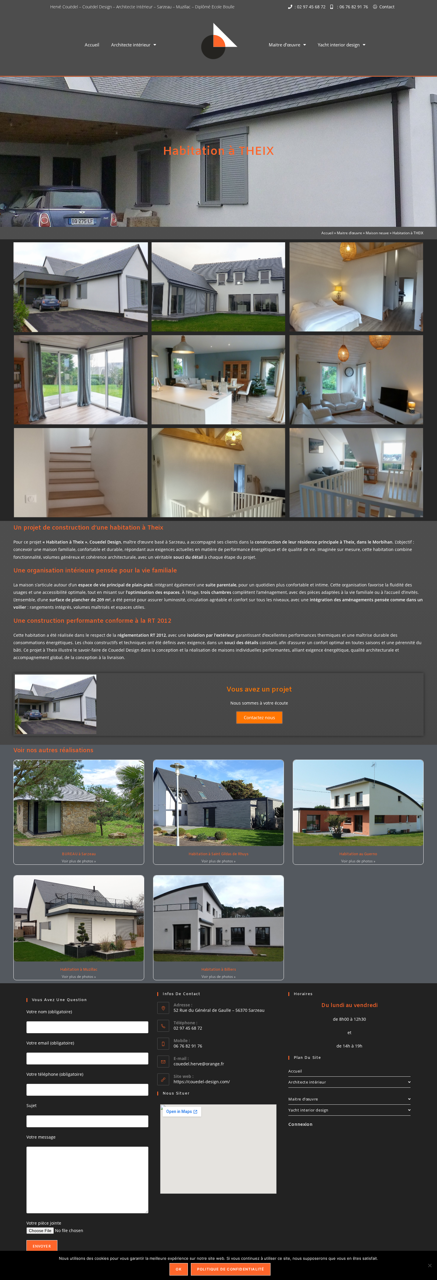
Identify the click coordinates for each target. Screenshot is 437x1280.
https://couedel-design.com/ (202, 1081)
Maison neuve (377, 232)
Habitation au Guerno (358, 854)
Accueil (92, 45)
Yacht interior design (339, 45)
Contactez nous (259, 717)
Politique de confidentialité (230, 1269)
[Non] (430, 1265)
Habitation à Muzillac (79, 969)
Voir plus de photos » (79, 861)
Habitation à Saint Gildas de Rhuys (218, 854)
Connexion (300, 1125)
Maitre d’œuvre (284, 45)
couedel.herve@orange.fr (199, 1064)
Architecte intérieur (130, 45)
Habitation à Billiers (218, 969)
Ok (178, 1269)
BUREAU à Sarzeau (79, 854)
